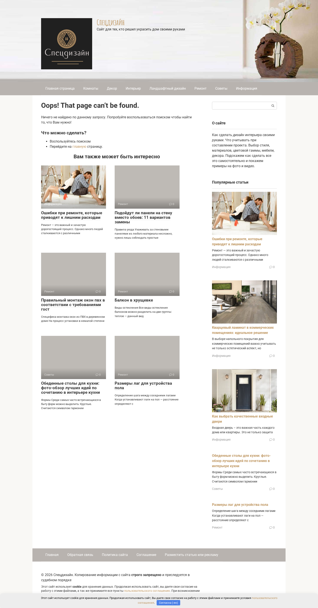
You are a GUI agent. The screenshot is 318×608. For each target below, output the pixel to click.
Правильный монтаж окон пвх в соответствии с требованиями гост (73, 305)
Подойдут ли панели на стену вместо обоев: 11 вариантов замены (143, 217)
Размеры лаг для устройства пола (143, 385)
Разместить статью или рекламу (191, 555)
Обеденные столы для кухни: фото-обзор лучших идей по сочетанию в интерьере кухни (70, 388)
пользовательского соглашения (147, 591)
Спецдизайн (111, 22)
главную (79, 146)
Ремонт (200, 88)
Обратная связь (80, 555)
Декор (112, 88)
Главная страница (60, 88)
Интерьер (133, 88)
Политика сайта (115, 555)
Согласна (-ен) (168, 602)
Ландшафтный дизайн (167, 88)
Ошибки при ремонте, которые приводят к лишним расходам (71, 215)
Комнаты (90, 88)
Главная (52, 555)
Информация (246, 88)
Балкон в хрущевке (134, 300)
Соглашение (146, 555)
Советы (221, 88)
